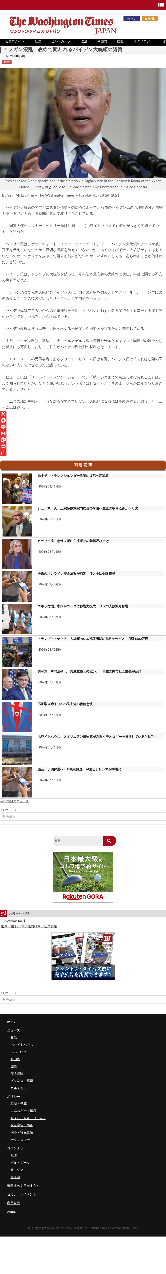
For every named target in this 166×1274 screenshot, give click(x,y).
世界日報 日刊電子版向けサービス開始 (29, 926)
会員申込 (150, 18)
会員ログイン (14, 41)
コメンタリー (17, 1148)
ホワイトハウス (22, 1044)
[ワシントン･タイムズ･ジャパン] (62, 24)
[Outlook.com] (83, 440)
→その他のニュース (14, 801)
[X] (83, 414)
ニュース (13, 1030)
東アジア (17, 1169)
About (11, 1211)
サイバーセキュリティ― (28, 1118)
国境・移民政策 (22, 1132)
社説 (38, 41)
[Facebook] (83, 420)
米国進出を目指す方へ (23, 1185)
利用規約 (13, 1203)
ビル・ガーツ (61, 41)
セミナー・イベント (21, 1194)
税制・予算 (19, 1103)
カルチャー (19, 1088)
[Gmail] (83, 433)
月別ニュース (8, 810)
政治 (84, 41)
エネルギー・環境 (23, 1111)
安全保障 (17, 1073)
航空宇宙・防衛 (22, 1125)
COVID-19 (18, 1052)
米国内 (102, 41)
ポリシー (13, 1096)
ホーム (12, 1022)
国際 (120, 41)
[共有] (83, 453)
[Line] (83, 427)
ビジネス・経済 (22, 1081)
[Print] (83, 446)
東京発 (15, 1177)
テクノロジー (143, 41)
